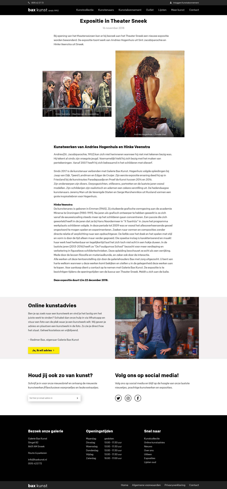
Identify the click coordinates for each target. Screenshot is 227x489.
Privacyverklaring (175, 485)
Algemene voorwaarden (146, 485)
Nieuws (148, 446)
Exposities (149, 458)
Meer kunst (177, 9)
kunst (43, 9)
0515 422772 (35, 463)
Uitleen (148, 454)
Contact (194, 9)
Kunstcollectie (85, 9)
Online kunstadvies (154, 442)
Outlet (150, 9)
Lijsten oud (150, 462)
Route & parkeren (37, 452)
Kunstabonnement (130, 9)
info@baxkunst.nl (37, 459)
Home (124, 485)
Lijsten (162, 9)
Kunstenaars (106, 9)
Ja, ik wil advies (42, 350)
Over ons (149, 450)
